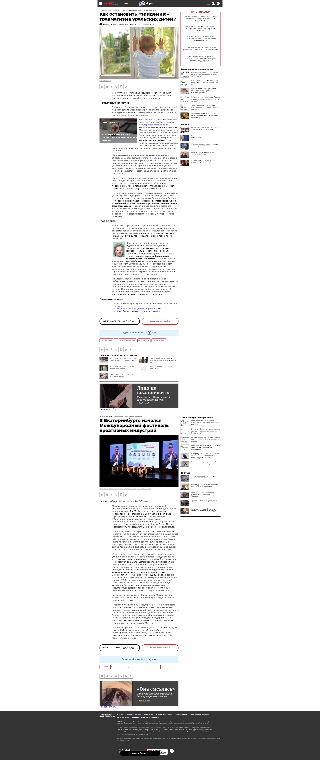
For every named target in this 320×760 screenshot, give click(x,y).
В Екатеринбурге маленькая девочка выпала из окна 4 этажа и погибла (163, 360)
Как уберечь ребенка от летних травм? (137, 311)
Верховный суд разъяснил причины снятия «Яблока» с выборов (204, 485)
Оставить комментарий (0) (160, 321)
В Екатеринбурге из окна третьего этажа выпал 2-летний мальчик (123, 359)
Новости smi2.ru (108, 409)
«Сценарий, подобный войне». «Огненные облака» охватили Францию (202, 494)
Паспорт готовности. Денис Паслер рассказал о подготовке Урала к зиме (200, 49)
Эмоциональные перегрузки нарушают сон (161, 367)
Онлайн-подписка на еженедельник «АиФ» (192, 714)
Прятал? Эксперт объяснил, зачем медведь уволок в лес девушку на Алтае (204, 82)
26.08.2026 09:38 (106, 416)
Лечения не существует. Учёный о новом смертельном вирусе (204, 463)
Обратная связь (123, 717)
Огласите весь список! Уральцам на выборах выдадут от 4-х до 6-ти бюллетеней (200, 19)
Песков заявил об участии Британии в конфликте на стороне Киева (204, 128)
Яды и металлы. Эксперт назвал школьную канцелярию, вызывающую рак (203, 91)
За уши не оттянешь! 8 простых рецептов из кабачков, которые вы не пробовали (205, 115)
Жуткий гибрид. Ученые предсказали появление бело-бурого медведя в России (205, 439)
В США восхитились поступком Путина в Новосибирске (202, 161)
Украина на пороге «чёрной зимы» (203, 501)
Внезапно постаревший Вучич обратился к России (202, 153)
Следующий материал (140, 753)
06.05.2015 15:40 (105, 10)
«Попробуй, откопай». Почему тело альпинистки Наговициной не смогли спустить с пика (205, 456)
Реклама (120, 714)
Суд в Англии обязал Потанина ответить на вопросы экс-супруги (203, 510)
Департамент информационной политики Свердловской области (125, 489)
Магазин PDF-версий (164, 714)
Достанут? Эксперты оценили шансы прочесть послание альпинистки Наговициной (205, 431)
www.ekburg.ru (105, 81)
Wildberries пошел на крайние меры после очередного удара (204, 145)
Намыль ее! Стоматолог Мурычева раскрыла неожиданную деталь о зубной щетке (204, 74)
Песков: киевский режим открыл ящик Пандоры (203, 137)
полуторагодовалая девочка (153, 125)
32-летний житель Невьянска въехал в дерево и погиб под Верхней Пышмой (201, 29)
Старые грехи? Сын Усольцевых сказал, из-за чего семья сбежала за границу (205, 423)
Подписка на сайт (133, 714)
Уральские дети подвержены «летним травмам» (121, 375)
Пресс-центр (148, 714)
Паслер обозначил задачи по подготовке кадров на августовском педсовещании (200, 39)
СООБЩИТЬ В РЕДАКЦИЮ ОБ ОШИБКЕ (145, 717)
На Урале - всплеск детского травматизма (139, 309)
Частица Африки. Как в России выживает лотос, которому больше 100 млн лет (205, 107)
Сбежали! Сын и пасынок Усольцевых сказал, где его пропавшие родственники (205, 447)
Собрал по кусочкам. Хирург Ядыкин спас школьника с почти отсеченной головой (205, 99)
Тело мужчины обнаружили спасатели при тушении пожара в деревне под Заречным (200, 58)
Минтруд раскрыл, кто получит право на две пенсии (202, 477)
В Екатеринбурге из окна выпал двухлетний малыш (122, 367)
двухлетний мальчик (150, 158)
